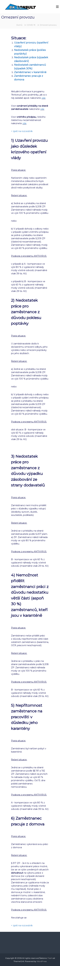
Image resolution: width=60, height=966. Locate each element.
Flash (50, 958)
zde (44, 98)
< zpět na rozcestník (22, 131)
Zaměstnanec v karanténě (30, 72)
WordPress (42, 961)
